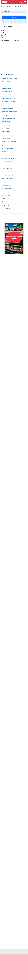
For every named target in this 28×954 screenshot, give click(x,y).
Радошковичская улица (7, 108)
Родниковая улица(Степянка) (8, 171)
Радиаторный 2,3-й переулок (8, 98)
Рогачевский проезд (6, 168)
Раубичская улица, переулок (8, 141)
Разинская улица (5, 121)
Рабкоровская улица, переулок (9, 78)
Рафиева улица (5, 145)
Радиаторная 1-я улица (7, 91)
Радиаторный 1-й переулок (8, 95)
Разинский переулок (6, 125)
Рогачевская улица (6, 165)
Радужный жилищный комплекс (9, 118)
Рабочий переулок (6, 81)
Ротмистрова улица (6, 188)
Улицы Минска (18, 6)
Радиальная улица (6, 88)
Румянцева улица (5, 192)
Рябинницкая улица (6, 208)
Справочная (10, 6)
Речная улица (4, 155)
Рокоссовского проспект (7, 175)
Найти (14, 17)
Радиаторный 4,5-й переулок (8, 101)
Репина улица (4, 151)
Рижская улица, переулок (7, 161)
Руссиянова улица (5, 198)
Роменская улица (5, 185)
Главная (3, 6)
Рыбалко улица (5, 202)
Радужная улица (5, 115)
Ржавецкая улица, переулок (8, 158)
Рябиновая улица (5, 212)
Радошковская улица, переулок (9, 111)
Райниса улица (5, 128)
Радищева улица (5, 105)
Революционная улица (7, 148)
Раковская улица (5, 131)
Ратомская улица (5, 138)
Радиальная (4, 85)
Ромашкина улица (5, 181)
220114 (2, 37)
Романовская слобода (7, 178)
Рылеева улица (5, 205)
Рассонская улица (5, 135)
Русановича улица (6, 195)
